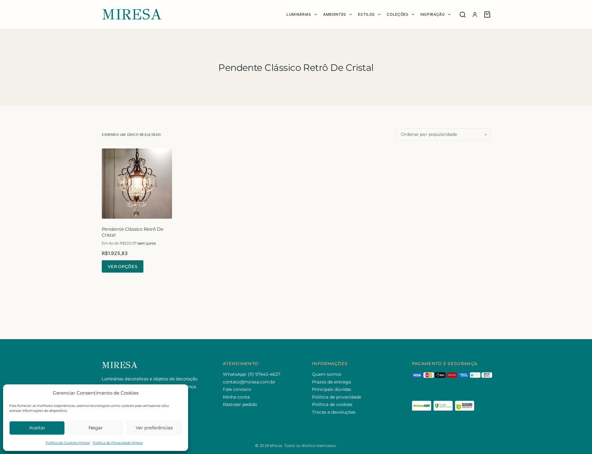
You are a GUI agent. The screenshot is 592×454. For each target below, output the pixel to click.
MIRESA (132, 14)
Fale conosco (237, 389)
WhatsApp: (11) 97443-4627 (251, 374)
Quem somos (326, 374)
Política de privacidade (336, 397)
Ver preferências (154, 428)
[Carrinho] (487, 14)
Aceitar (37, 428)
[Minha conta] (475, 14)
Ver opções (122, 266)
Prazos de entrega (331, 382)
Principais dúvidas (331, 389)
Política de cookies (332, 404)
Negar (95, 428)
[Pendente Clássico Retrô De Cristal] (137, 183)
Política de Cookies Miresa (68, 442)
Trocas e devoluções (334, 412)
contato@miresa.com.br (249, 382)
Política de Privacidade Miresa (118, 442)
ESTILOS (366, 14)
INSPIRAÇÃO (432, 14)
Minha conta (236, 397)
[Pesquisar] (463, 15)
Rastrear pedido (240, 404)
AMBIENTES (334, 14)
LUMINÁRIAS (298, 14)
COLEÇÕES (397, 14)
